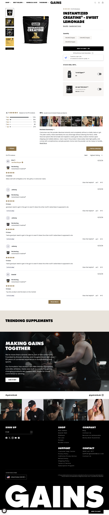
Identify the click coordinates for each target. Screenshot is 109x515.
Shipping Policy (63, 461)
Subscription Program (66, 466)
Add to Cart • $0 (83, 49)
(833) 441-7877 (88, 451)
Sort (86, 155)
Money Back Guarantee (91, 438)
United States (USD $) (18, 477)
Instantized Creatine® (18, 169)
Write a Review (96, 149)
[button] (35, 29)
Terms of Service (64, 463)
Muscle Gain (62, 433)
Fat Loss (61, 438)
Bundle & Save (63, 442)
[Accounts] (99, 2)
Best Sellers (62, 430)
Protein (61, 440)
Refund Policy (63, 458)
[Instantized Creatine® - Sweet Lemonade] (55, 2)
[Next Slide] (101, 121)
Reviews (77, 9)
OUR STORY (12, 380)
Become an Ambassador (92, 435)
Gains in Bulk (13, 473)
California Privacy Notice (67, 456)
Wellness (61, 435)
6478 (75, 9)
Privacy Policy (63, 454)
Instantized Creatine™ (18, 282)
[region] (71, 121)
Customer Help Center (66, 451)
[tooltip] (54, 129)
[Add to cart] (99, 74)
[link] (83, 9)
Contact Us (87, 433)
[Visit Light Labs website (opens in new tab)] (66, 57)
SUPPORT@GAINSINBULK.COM (93, 454)
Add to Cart (96, 511)
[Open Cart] (103, 2)
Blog (84, 430)
